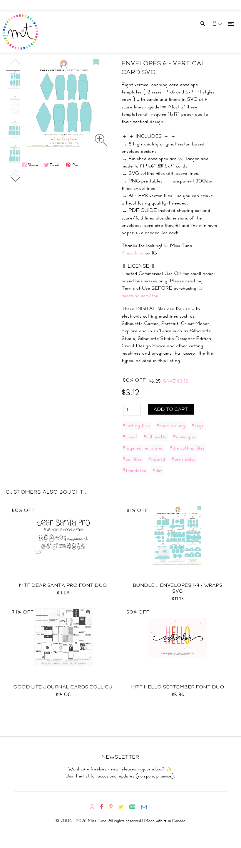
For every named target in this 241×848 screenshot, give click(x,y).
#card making (171, 425)
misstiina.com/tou (140, 295)
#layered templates (143, 448)
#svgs (198, 425)
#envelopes (184, 436)
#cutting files (136, 425)
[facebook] (104, 806)
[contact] (146, 806)
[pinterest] (113, 806)
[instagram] (94, 806)
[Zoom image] (101, 140)
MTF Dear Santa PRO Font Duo (63, 585)
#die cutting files (187, 448)
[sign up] (134, 806)
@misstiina (133, 253)
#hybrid (156, 459)
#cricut (130, 436)
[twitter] (123, 806)
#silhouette (155, 436)
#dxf (157, 470)
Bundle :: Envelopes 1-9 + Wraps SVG (178, 588)
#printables (184, 459)
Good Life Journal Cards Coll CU (63, 687)
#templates (134, 470)
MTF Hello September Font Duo (177, 687)
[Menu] (231, 23)
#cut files (132, 459)
